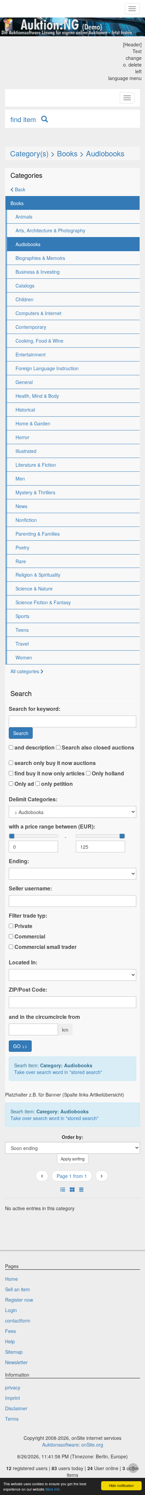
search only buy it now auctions (54, 763)
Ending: (19, 861)
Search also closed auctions (97, 747)
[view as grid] (72, 1189)
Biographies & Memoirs (40, 258)
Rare (21, 561)
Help (10, 1341)
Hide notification (121, 1485)
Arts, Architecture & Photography (50, 230)
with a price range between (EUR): (52, 826)
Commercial (29, 936)
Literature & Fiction (36, 464)
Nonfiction (26, 519)
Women (24, 657)
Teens (22, 629)
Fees (10, 1331)
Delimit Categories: (33, 799)
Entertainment (31, 354)
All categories (25, 671)
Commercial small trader (45, 947)
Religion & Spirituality (38, 574)
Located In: (23, 962)
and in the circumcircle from (44, 1017)
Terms (12, 1418)
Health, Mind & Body (37, 395)
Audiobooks (105, 153)
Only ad (23, 784)
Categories (26, 175)
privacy (12, 1387)
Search (20, 733)
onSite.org (92, 1444)
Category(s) (29, 153)
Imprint (12, 1397)
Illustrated (26, 451)
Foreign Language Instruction (47, 368)
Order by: (72, 1137)
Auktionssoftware (60, 1444)
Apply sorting (73, 1158)
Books (67, 153)
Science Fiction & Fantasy (43, 602)
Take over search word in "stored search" (58, 1072)
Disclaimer (16, 1408)
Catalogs (25, 285)
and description (34, 747)
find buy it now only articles (49, 773)
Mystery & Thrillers (35, 492)
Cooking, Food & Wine (39, 340)
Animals (24, 216)
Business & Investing (38, 271)
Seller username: (30, 888)
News (21, 506)
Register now (19, 1299)
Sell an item (17, 1289)
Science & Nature (34, 588)
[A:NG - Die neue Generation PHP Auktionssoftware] (72, 26)
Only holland (107, 773)
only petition (56, 784)
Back (19, 189)
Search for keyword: (34, 709)
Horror (22, 437)
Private (22, 926)
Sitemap (14, 1351)
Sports (22, 616)
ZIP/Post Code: (28, 989)
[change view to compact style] (81, 1189)
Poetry (22, 547)
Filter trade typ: (28, 915)
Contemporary (31, 326)
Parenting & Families (38, 533)
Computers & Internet (38, 313)
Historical (25, 409)
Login (11, 1310)
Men (20, 478)
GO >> (20, 1046)
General (24, 382)
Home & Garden (33, 423)
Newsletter (16, 1362)
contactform (17, 1320)
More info (53, 1489)
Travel (22, 643)
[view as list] (62, 1189)
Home (11, 1278)
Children (24, 299)
